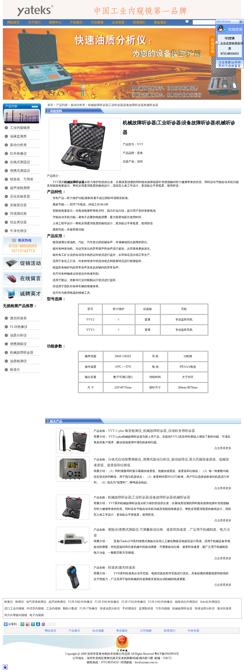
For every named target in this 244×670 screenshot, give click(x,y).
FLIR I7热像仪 (88, 608)
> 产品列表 (61, 105)
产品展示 (76, 22)
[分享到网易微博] (43, 624)
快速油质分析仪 (110, 608)
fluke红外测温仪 (210, 601)
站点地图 (98, 630)
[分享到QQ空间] (22, 624)
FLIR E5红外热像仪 (134, 601)
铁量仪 (8, 601)
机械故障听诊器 (21, 352)
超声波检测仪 (57, 601)
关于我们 (34, 22)
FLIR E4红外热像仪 (160, 601)
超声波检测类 (20, 188)
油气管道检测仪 (36, 601)
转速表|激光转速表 (121, 567)
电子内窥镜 (37, 615)
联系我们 (139, 22)
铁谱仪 (19, 601)
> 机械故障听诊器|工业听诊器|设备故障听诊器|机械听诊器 (122, 105)
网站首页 (13, 22)
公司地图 (146, 630)
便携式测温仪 (20, 171)
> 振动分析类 (76, 105)
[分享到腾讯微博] (32, 624)
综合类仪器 (18, 222)
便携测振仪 (18, 344)
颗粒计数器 (70, 608)
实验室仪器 (18, 205)
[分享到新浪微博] (27, 624)
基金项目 (160, 22)
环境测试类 (18, 213)
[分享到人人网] (38, 624)
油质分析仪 (18, 335)
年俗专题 (193, 630)
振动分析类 (18, 145)
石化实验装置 (20, 196)
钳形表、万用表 (21, 179)
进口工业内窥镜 (14, 608)
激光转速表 (18, 318)
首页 (50, 105)
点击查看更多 (222, 448)
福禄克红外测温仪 (186, 601)
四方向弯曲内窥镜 (15, 615)
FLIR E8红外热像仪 (80, 601)
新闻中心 (55, 22)
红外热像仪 (18, 153)
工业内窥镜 (53, 608)
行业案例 (97, 22)
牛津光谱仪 (18, 231)
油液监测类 (18, 136)
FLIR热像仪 (18, 327)
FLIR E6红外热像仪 (107, 601)
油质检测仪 (18, 361)
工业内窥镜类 (20, 128)
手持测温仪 (129, 608)
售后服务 (122, 630)
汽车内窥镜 (163, 608)
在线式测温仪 (20, 162)
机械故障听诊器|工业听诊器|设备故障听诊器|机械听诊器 (149, 497)
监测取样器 (146, 608)
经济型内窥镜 (35, 608)
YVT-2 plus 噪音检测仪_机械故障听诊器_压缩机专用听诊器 (151, 431)
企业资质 (118, 22)
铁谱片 (15, 370)
